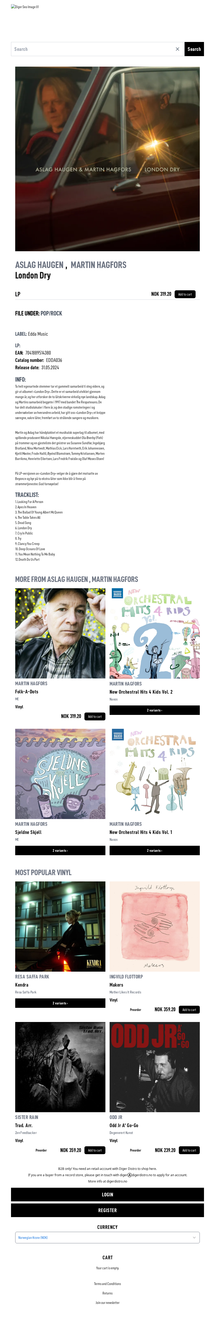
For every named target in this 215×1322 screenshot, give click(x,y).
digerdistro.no (117, 1181)
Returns (107, 1293)
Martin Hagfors (98, 265)
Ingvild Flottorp (126, 976)
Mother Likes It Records (125, 992)
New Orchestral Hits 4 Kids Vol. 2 (141, 691)
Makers (116, 984)
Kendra (21, 984)
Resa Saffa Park (32, 976)
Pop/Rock (51, 313)
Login (107, 1194)
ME (17, 699)
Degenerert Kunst (121, 1132)
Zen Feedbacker (26, 1132)
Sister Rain (26, 1117)
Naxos (114, 699)
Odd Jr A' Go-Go (124, 1125)
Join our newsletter (108, 1302)
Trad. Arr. (24, 1125)
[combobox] (107, 1237)
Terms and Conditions (107, 1284)
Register (107, 1210)
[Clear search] (179, 49)
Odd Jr (116, 1117)
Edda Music (38, 333)
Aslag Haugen (39, 265)
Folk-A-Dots (27, 691)
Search (194, 49)
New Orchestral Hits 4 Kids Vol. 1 (141, 832)
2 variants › (154, 710)
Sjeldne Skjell (28, 832)
